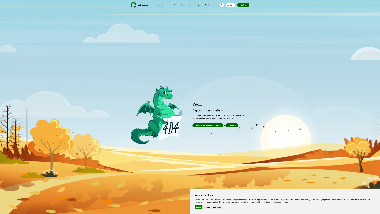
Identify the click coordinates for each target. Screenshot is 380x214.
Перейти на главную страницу (208, 125)
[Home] (139, 5)
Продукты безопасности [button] (182, 5)
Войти (243, 5)
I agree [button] (198, 207)
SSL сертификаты (163, 5)
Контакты (232, 125)
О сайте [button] (207, 5)
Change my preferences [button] (212, 207)
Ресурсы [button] (198, 5)
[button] (222, 5)
